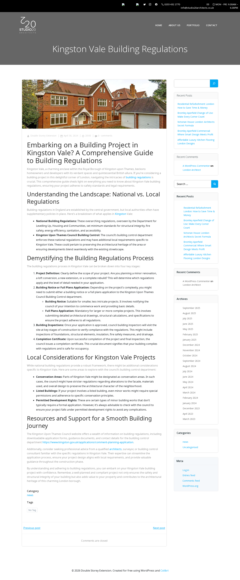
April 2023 (188, 413)
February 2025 (190, 334)
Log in (186, 470)
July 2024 (187, 371)
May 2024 (188, 381)
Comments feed (191, 480)
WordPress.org (190, 485)
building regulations (138, 177)
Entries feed (189, 475)
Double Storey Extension (43, 135)
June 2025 (188, 323)
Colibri (164, 570)
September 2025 (191, 308)
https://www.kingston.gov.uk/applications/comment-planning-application (87, 442)
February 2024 (190, 397)
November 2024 (191, 350)
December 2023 (191, 408)
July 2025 (187, 318)
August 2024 (189, 366)
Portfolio (193, 25)
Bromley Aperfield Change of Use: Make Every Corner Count (199, 224)
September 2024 (191, 360)
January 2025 (189, 339)
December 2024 (191, 344)
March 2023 (189, 419)
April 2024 (188, 387)
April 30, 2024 (71, 135)
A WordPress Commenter (196, 165)
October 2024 (190, 355)
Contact (211, 25)
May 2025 (188, 329)
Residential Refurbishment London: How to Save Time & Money (199, 211)
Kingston (120, 214)
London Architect (192, 169)
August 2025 (189, 313)
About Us (174, 25)
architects (115, 449)
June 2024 (188, 376)
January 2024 (189, 403)
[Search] (214, 83)
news (30, 495)
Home (158, 25)
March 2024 (189, 392)
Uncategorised (190, 447)
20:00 (88, 135)
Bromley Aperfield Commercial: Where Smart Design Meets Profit (197, 245)
